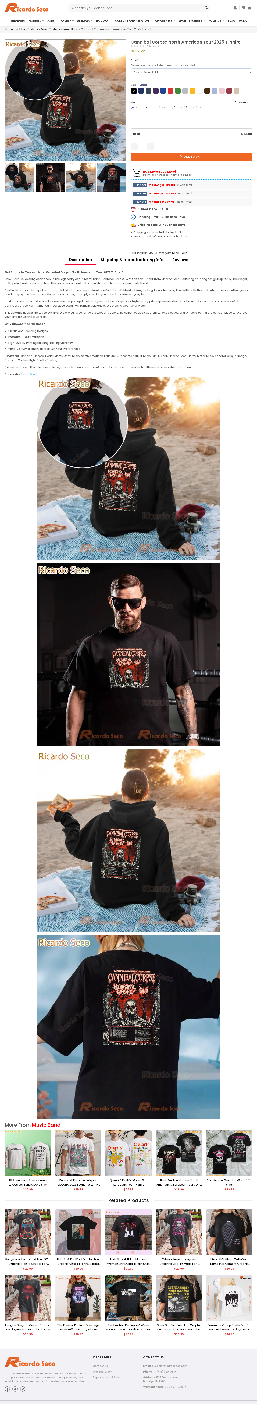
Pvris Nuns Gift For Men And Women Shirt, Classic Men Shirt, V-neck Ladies (128, 1261)
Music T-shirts (50, 29)
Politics (215, 21)
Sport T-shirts (190, 21)
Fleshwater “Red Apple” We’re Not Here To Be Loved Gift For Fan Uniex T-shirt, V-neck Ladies (128, 1327)
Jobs (51, 21)
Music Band (70, 29)
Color (139, 84)
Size (134, 102)
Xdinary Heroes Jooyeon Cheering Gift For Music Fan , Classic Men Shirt (178, 1261)
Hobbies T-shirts (27, 29)
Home (9, 29)
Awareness (164, 21)
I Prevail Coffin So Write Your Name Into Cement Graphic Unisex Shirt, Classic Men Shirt (229, 1261)
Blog (231, 21)
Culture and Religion (132, 21)
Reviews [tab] (180, 260)
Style (134, 60)
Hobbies (35, 21)
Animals (83, 21)
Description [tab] (80, 260)
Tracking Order (102, 1371)
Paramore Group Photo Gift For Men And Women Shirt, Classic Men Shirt (229, 1327)
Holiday (102, 21)
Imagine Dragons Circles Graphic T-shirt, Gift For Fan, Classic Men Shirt (28, 1327)
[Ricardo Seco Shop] (26, 8)
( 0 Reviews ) (152, 46)
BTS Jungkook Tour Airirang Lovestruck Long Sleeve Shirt (27, 1182)
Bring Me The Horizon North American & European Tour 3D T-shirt (179, 1182)
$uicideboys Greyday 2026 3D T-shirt (229, 1182)
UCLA (243, 21)
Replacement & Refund (108, 1377)
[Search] (206, 8)
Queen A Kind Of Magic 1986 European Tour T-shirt (128, 1182)
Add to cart (192, 157)
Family (66, 21)
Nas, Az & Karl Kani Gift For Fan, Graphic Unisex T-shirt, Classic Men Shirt (78, 1261)
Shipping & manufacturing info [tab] (132, 260)
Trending (17, 21)
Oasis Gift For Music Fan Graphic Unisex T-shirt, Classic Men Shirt (179, 1327)
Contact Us (100, 1366)
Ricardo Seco (22, 1373)
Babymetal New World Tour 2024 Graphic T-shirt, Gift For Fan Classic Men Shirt (28, 1261)
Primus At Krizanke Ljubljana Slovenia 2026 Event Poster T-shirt (78, 1182)
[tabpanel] (128, 694)
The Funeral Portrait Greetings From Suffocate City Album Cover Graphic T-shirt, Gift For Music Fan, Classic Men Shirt (78, 1327)
